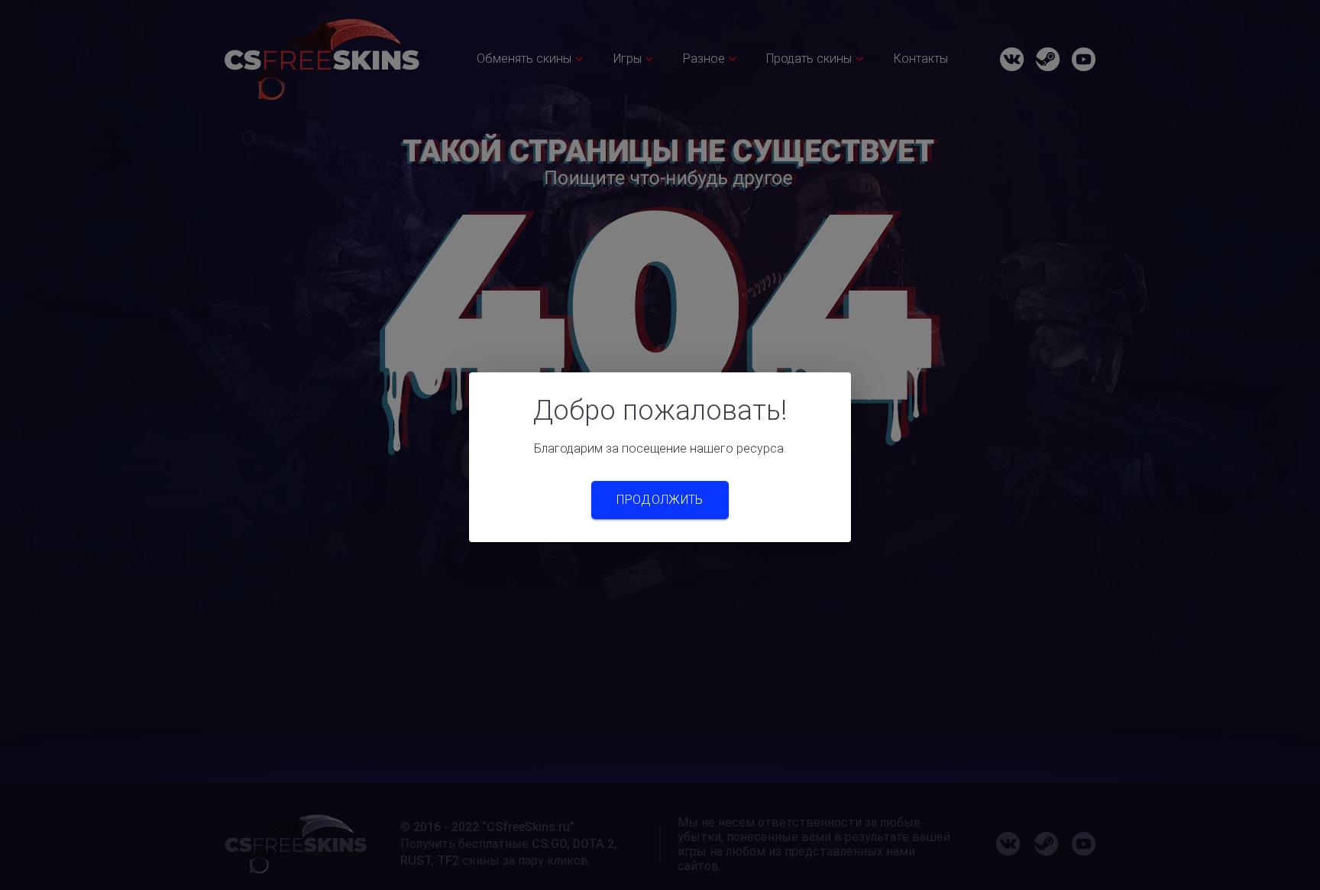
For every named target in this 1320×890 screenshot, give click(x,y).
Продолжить (659, 499)
